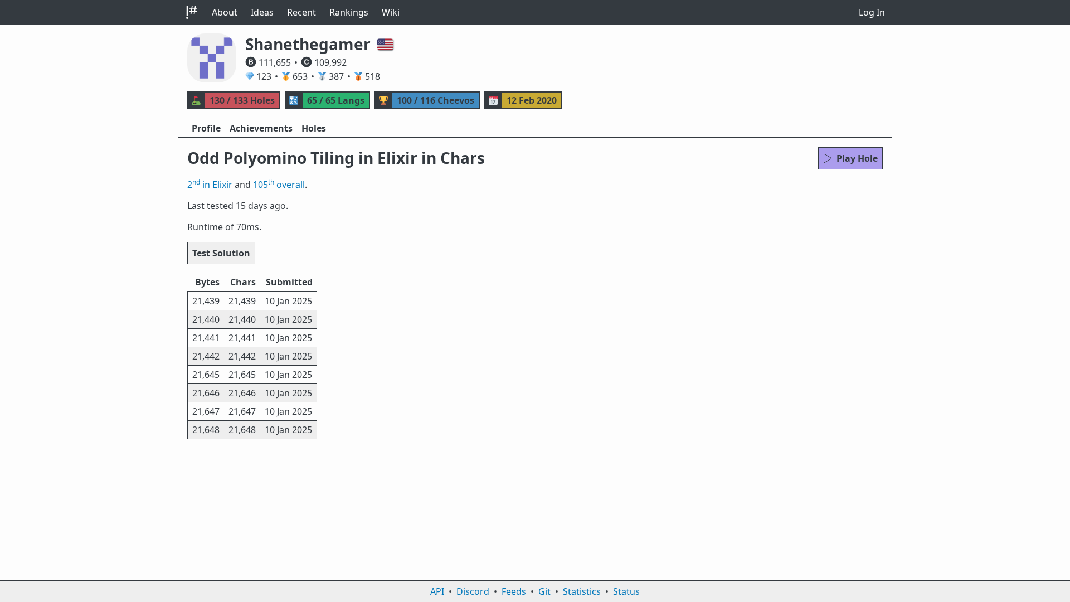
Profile (206, 128)
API (437, 591)
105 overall (279, 184)
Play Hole (857, 158)
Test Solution (221, 253)
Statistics (582, 591)
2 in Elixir (209, 184)
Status (626, 591)
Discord (472, 591)
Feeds (514, 591)
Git (544, 591)
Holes (313, 128)
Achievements (261, 128)
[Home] (191, 12)
